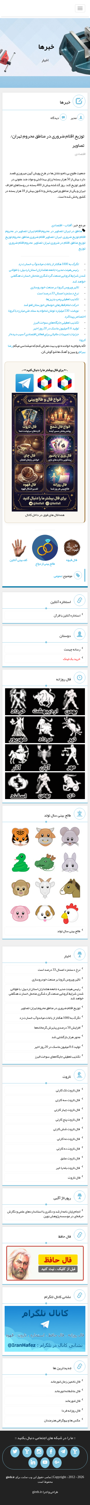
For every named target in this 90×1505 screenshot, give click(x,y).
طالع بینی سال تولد (68, 931)
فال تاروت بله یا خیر (68, 1167)
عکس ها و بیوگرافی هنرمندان (62, 1420)
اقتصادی (80, 154)
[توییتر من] (15, 1452)
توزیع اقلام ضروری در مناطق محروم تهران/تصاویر (50, 1008)
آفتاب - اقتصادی (61, 225)
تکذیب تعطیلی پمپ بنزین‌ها (62, 299)
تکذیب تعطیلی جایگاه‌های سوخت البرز (56, 322)
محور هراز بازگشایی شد (65, 1037)
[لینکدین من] (33, 1462)
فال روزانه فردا (71, 1410)
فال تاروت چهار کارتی (67, 1109)
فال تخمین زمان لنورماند (65, 1381)
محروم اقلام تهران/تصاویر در (32, 231)
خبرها (46, 46)
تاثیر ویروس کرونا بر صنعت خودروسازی (54, 287)
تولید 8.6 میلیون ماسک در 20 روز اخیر (56, 328)
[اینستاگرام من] (39, 1452)
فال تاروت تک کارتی (68, 1090)
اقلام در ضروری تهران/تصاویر (51, 242)
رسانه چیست (72, 649)
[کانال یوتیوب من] (45, 1462)
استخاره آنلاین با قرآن (67, 615)
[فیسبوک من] (51, 1452)
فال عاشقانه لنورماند (67, 1391)
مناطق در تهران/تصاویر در (66, 231)
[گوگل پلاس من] (57, 1462)
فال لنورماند (72, 1400)
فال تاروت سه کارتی (67, 1100)
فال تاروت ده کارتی (68, 1148)
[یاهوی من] (75, 1452)
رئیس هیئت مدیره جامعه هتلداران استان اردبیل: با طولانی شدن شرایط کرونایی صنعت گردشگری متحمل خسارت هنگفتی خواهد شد (47, 275)
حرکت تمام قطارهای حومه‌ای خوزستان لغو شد (51, 305)
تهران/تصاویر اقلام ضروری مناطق (42, 236)
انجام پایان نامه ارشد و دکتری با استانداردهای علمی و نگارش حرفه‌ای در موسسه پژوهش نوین (45, 1213)
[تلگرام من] (63, 1452)
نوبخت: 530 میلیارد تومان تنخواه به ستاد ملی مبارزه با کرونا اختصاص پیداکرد (46, 313)
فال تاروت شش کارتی (66, 1129)
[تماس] (27, 1452)
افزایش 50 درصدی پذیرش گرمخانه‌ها (57, 1027)
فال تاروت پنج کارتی (68, 1119)
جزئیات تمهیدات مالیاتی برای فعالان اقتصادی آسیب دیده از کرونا (46, 337)
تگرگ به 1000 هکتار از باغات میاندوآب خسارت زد (48, 264)
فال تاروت (74, 1177)
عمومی (58, 576)
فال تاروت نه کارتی (68, 1138)
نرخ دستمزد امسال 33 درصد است (58, 293)
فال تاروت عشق (70, 1158)
